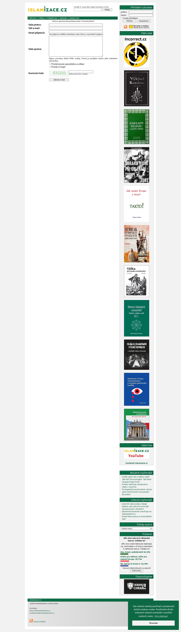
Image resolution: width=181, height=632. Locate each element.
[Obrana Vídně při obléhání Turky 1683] (136, 182)
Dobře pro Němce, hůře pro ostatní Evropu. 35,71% (133, 557)
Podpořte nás (52, 18)
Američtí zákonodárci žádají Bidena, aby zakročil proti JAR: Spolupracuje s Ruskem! (135, 506)
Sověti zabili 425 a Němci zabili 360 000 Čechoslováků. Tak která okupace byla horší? (136, 479)
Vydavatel (63, 18)
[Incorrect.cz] (136, 66)
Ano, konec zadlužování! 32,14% (135, 552)
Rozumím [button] (153, 623)
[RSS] (31, 621)
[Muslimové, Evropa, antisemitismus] (136, 405)
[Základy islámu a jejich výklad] (136, 143)
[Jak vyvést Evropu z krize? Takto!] (136, 221)
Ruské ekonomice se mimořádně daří (136, 517)
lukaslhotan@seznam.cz (44, 613)
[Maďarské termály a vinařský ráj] (136, 440)
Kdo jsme (33, 18)
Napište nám (74, 18)
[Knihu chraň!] (136, 593)
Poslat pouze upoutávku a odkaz (68, 64)
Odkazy (42, 18)
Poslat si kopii (58, 66)
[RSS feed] (125, 27)
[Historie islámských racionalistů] (136, 336)
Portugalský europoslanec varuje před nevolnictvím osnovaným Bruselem (137, 492)
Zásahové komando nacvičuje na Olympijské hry (136, 512)
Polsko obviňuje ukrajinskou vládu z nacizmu (135, 485)
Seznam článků (39, 621)
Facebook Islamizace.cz (136, 463)
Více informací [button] (161, 616)
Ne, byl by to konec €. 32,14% (134, 563)
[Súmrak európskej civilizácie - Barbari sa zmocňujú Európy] (136, 261)
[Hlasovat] (124, 554)
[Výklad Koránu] (136, 105)
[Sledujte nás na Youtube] (136, 458)
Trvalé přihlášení (130, 18)
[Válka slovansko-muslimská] (136, 296)
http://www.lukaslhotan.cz (40, 610)
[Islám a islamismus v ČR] (136, 369)
